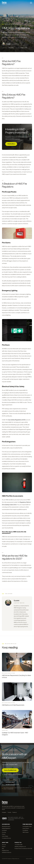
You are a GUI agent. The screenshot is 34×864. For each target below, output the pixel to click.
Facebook (14, 812)
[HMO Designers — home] (4, 2)
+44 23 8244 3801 (8, 782)
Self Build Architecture (6, 852)
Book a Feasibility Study (10, 770)
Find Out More (11, 144)
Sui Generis (4, 830)
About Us (4, 844)
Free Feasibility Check (27, 826)
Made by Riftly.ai (29, 858)
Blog (3, 848)
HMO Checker (26, 832)
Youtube (9, 812)
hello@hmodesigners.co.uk (10, 784)
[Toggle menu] (31, 3)
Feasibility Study (5, 850)
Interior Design (5, 836)
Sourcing (4, 832)
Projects (3, 846)
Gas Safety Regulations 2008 (16, 420)
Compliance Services (6, 838)
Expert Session (26, 828)
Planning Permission (6, 826)
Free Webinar (25, 830)
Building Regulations (6, 828)
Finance (3, 834)
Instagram (4, 812)
